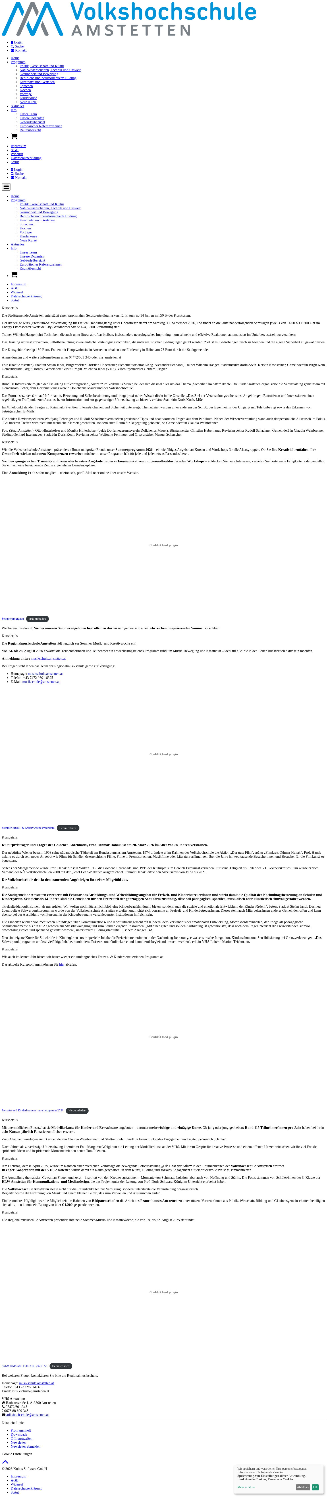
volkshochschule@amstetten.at (27, 1415)
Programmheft (21, 1430)
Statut (15, 162)
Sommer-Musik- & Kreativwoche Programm (28, 828)
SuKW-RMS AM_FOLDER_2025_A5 (24, 1366)
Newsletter (18, 1442)
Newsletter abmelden (25, 1446)
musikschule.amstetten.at (48, 658)
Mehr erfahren (246, 1487)
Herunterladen (37, 618)
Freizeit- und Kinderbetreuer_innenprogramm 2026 (33, 1110)
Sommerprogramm (13, 618)
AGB (15, 150)
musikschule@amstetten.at (41, 682)
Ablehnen (303, 1487)
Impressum (18, 146)
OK (315, 1487)
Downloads (19, 1434)
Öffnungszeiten (21, 1438)
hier (62, 964)
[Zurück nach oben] (5, 1464)
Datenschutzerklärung (26, 158)
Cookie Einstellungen (17, 1454)
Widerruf (17, 154)
